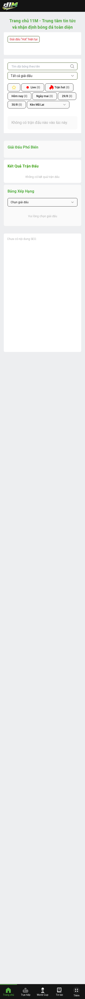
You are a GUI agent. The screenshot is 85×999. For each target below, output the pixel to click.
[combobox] (48, 104)
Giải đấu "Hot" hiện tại (24, 39)
